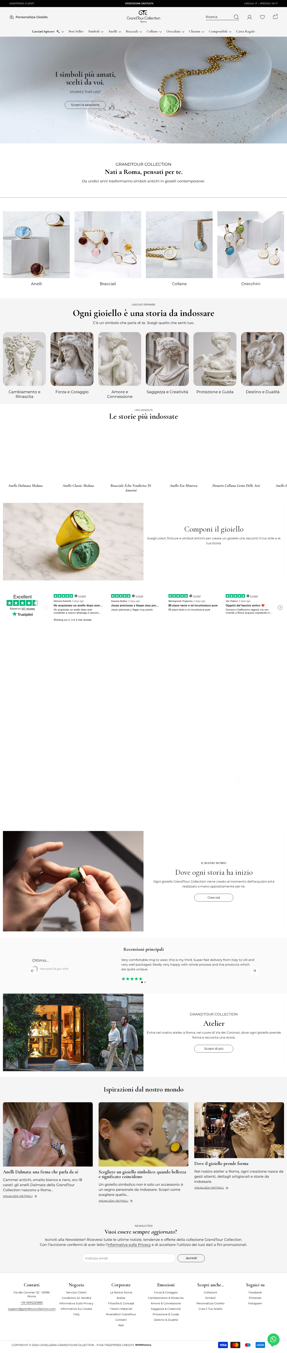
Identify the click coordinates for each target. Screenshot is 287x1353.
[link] (214, 706)
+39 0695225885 (31, 1302)
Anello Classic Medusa (78, 485)
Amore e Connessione (120, 394)
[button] (32, 970)
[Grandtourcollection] (36, 244)
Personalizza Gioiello (32, 17)
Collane (179, 283)
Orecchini (250, 283)
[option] (24, 365)
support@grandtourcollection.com (32, 1309)
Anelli (36, 283)
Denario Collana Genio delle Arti (236, 485)
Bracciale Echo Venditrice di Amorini (131, 488)
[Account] (249, 17)
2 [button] (145, 982)
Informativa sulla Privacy (129, 1245)
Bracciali (108, 283)
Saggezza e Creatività (167, 392)
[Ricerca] (222, 17)
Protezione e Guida (215, 392)
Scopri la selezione (85, 105)
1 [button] (142, 982)
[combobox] (219, 17)
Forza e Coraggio (72, 392)
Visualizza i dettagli (18, 1196)
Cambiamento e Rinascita (24, 394)
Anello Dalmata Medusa (25, 485)
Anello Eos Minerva (183, 485)
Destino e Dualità (263, 392)
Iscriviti (191, 1258)
